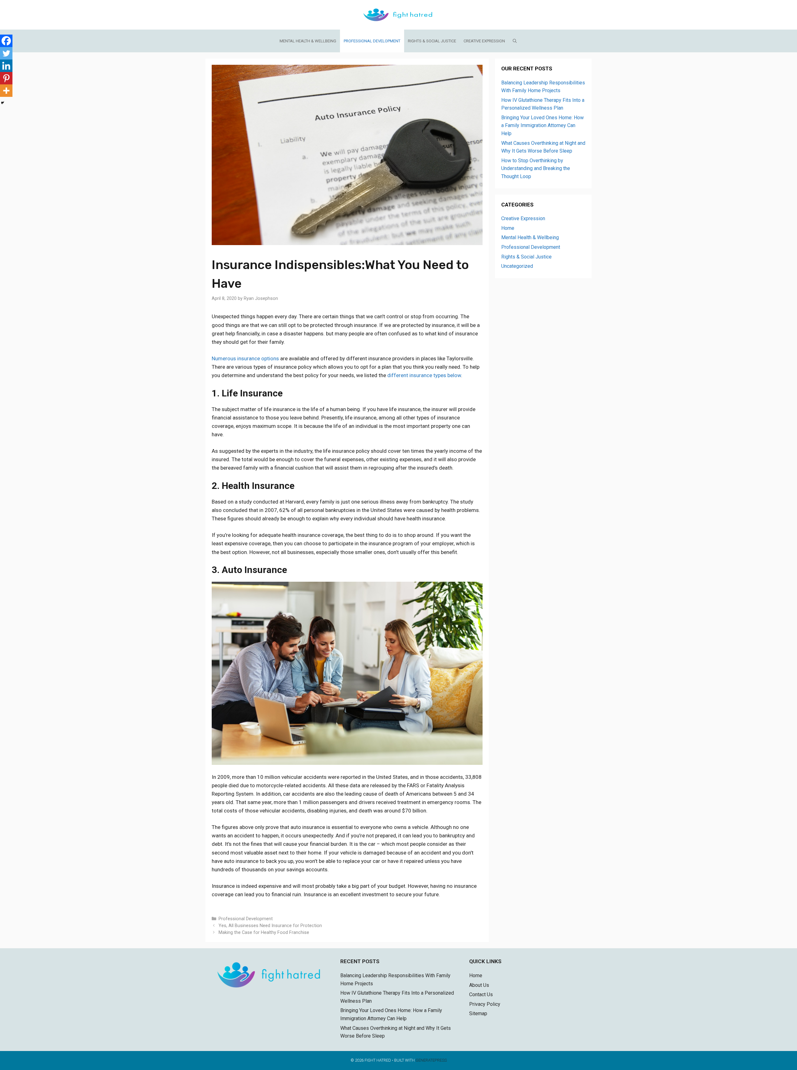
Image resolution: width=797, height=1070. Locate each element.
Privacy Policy (484, 1004)
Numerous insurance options (245, 358)
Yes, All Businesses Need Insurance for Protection (270, 925)
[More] (6, 90)
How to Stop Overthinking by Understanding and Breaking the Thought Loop (535, 168)
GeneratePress (431, 1060)
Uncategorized (517, 266)
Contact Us (481, 994)
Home (507, 228)
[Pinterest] (6, 78)
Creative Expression (484, 41)
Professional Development (372, 41)
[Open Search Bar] (515, 41)
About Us (479, 985)
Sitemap (478, 1013)
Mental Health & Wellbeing (308, 41)
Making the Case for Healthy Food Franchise (264, 932)
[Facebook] (6, 41)
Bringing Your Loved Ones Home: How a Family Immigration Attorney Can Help (542, 125)
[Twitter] (6, 53)
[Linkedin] (6, 65)
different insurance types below (424, 375)
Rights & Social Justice (432, 41)
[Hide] (2, 102)
